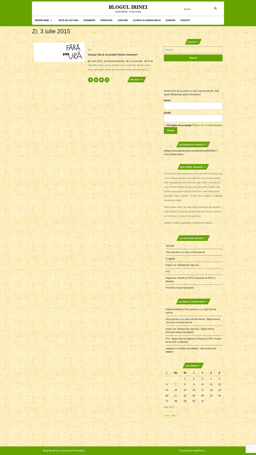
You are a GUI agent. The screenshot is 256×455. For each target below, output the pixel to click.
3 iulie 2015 (96, 61)
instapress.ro (172, 348)
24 (202, 395)
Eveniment (89, 20)
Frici (168, 271)
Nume (167, 100)
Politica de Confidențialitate (207, 125)
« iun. (167, 415)
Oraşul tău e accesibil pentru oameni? (113, 54)
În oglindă (170, 258)
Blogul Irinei (128, 7)
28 (175, 401)
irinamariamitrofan (115, 61)
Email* (167, 113)
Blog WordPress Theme (55, 450)
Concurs (122, 20)
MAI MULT (137, 80)
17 (202, 390)
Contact (185, 20)
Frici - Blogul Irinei (174, 338)
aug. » (174, 415)
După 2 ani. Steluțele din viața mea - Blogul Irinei (189, 329)
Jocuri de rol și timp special (179, 322)
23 (193, 395)
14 (175, 390)
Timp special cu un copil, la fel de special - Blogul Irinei (192, 319)
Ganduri (170, 20)
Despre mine (42, 20)
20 (166, 395)
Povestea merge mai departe (180, 287)
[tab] (218, 8)
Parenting (106, 20)
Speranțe (170, 245)
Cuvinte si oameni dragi (147, 20)
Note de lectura (68, 20)
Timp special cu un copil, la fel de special (185, 252)
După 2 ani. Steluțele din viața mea (182, 265)
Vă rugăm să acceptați (194, 125)
